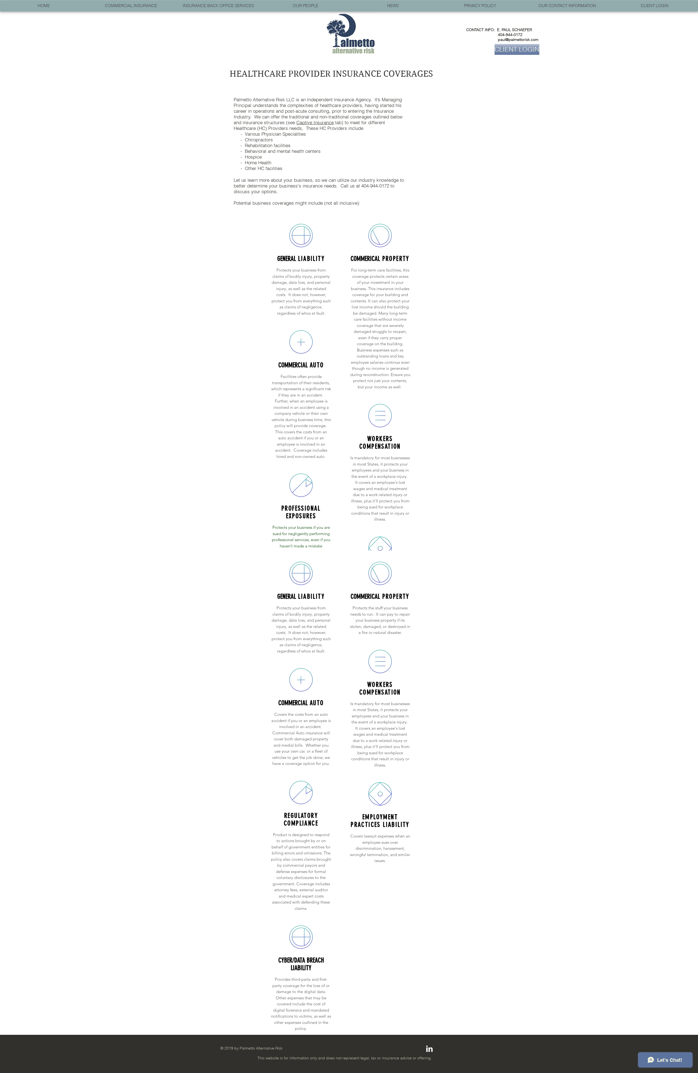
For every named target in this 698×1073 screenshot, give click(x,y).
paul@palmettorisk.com (518, 39)
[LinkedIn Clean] (429, 1048)
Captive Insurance (315, 122)
